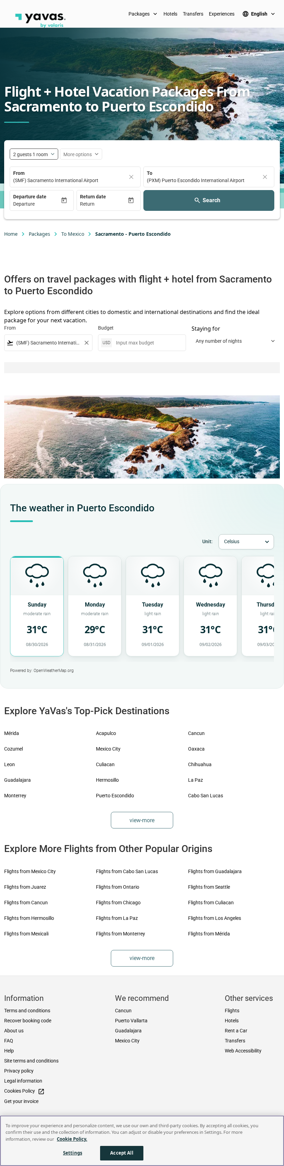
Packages (143, 13)
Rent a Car (236, 1030)
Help (9, 1050)
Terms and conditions (27, 1010)
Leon (9, 764)
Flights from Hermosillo (29, 918)
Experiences (221, 14)
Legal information (23, 1081)
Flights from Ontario (117, 887)
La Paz (195, 780)
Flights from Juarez (25, 887)
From (19, 173)
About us (14, 1030)
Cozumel (13, 749)
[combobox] (48, 343)
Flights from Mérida (209, 933)
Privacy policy (19, 1071)
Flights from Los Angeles (214, 918)
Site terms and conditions (31, 1061)
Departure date (29, 196)
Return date (93, 196)
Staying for (206, 328)
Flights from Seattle (209, 887)
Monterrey (15, 795)
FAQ (8, 1040)
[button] (37, 204)
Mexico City (108, 749)
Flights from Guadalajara (215, 871)
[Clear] (131, 177)
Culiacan (105, 764)
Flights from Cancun (26, 902)
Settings (72, 1153)
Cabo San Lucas (205, 795)
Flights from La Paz (117, 918)
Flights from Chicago (118, 902)
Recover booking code (27, 1020)
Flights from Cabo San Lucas (127, 871)
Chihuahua (200, 764)
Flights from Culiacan (211, 902)
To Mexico (72, 234)
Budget (106, 328)
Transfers (193, 14)
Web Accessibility (243, 1050)
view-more (142, 820)
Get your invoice (21, 1101)
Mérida (11, 733)
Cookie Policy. (72, 1139)
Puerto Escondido (115, 795)
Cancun (196, 733)
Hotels (170, 14)
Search (211, 200)
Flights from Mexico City (30, 871)
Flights (232, 1010)
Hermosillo (107, 780)
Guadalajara (17, 780)
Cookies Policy (24, 1091)
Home (11, 234)
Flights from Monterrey (120, 933)
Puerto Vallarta (131, 1020)
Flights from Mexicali (26, 933)
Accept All (121, 1153)
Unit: (207, 541)
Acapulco (106, 733)
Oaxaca (196, 749)
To (149, 173)
